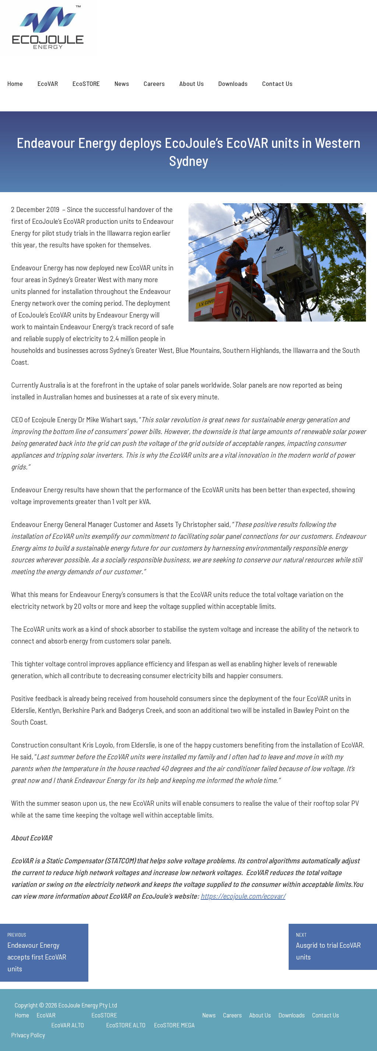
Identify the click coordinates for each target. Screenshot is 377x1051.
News (121, 83)
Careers (154, 83)
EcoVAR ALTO (67, 1025)
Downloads (232, 83)
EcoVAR (48, 83)
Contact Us (277, 83)
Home (15, 83)
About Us (191, 83)
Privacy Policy (28, 1034)
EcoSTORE (86, 83)
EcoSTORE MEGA (174, 1025)
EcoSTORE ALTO (125, 1025)
